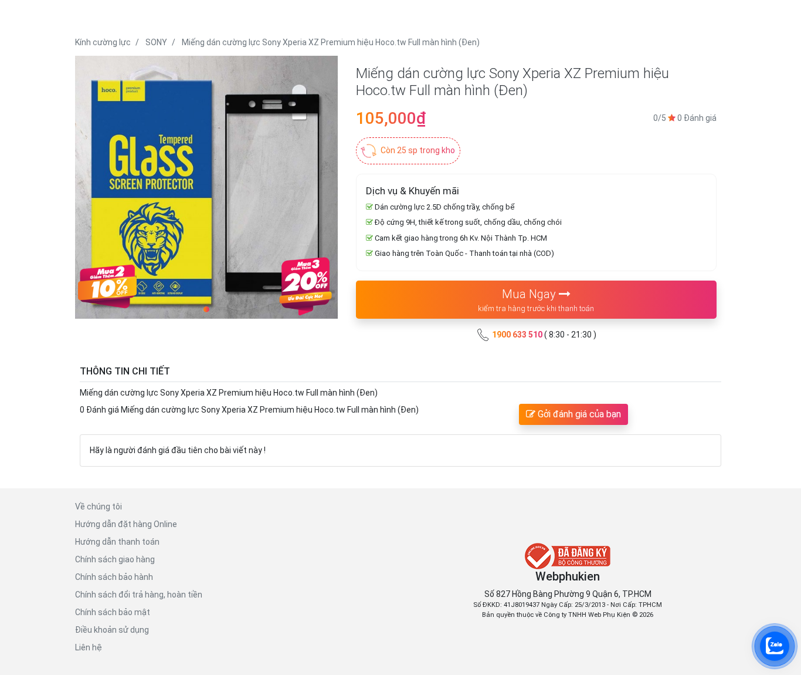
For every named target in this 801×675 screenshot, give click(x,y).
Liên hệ (88, 647)
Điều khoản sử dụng (112, 630)
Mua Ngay (536, 300)
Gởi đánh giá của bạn (578, 414)
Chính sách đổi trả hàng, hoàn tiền (138, 594)
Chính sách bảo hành (114, 577)
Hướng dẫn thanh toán (117, 541)
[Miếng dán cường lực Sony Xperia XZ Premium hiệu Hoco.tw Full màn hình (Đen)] (206, 187)
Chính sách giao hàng (115, 559)
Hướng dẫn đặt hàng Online (126, 524)
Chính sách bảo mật (112, 612)
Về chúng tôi (98, 506)
